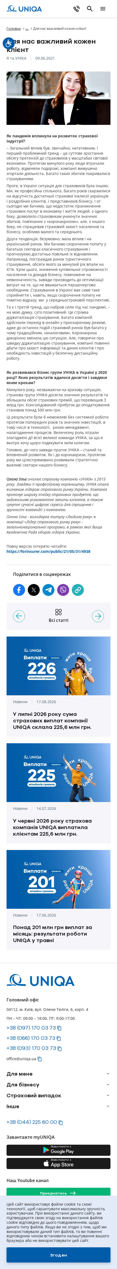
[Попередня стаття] (19, 616)
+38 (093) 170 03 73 (31, 1048)
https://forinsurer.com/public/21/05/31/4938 (48, 551)
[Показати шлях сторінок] (27, 28)
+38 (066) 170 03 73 (31, 1038)
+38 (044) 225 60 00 (32, 1122)
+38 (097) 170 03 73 (31, 1027)
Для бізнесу (23, 1084)
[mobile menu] (102, 8)
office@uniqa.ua (21, 1058)
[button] (19, 590)
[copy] (78, 590)
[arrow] (108, 1073)
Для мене (20, 1073)
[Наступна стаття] (98, 616)
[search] (89, 8)
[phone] (76, 8)
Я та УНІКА (16, 58)
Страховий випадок (34, 1095)
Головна (14, 28)
